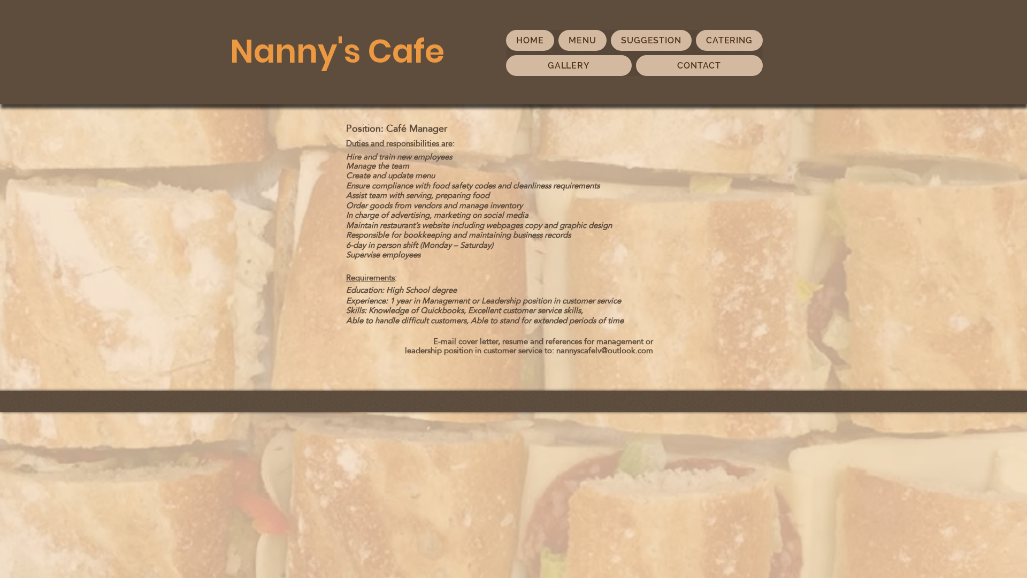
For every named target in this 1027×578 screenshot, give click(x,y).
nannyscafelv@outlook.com (604, 350)
